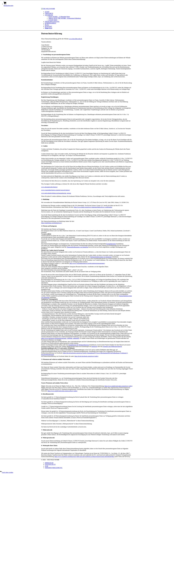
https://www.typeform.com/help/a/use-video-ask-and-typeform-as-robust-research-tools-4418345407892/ (84, 456)
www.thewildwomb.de (75, 39)
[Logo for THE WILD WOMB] (48, 8)
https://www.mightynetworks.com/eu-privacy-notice (62, 391)
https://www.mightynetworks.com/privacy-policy (118, 386)
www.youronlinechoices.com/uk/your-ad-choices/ (55, 190)
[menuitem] (89, 12)
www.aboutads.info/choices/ (49, 187)
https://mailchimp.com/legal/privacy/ (51, 223)
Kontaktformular (111, 244)
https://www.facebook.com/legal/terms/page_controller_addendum (60, 338)
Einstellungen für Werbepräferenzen (79, 345)
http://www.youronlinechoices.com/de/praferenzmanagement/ (87, 263)
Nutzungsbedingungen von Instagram (77, 247)
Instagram (94, 346)
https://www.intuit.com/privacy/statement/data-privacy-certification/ (93, 207)
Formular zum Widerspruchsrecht (112, 346)
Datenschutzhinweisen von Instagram (101, 257)
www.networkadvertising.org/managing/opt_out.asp (56, 193)
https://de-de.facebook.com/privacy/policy (86, 356)
